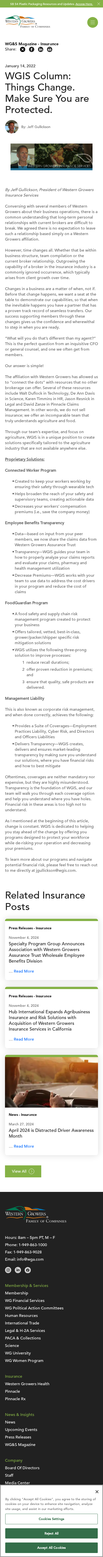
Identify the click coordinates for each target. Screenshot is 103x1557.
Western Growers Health (27, 1383)
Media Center (17, 1482)
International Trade (22, 1323)
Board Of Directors (22, 1467)
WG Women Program (24, 1360)
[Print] (49, 50)
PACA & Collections (23, 1338)
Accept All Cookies (51, 1547)
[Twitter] (22, 50)
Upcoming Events (21, 1429)
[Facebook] (31, 50)
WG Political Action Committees (34, 1308)
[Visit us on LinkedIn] (18, 1271)
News (13, 1114)
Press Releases (21, 928)
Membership (16, 1293)
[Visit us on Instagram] (8, 1271)
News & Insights (19, 1414)
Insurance (49, 44)
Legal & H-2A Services (25, 1330)
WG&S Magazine (21, 44)
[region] (51, 1521)
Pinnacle (12, 1391)
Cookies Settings (51, 1519)
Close (98, 4)
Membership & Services (26, 1285)
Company (13, 1460)
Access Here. (84, 4)
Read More (24, 971)
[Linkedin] (40, 50)
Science (12, 1345)
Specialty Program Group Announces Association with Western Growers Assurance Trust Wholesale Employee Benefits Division (46, 952)
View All (19, 1171)
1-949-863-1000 (32, 1244)
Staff (9, 1475)
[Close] (97, 1491)
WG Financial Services (24, 1300)
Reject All (51, 1533)
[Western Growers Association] (27, 28)
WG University (18, 1353)
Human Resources (21, 1315)
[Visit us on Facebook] (27, 1271)
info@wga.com (30, 1259)
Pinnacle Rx (15, 1398)
